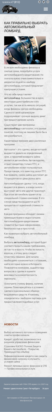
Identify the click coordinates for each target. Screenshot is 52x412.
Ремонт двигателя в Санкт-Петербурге (22, 388)
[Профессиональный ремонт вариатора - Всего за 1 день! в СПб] (10, 9)
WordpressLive (26, 401)
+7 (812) (15, 2)
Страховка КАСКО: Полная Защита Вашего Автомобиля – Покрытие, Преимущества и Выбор (22, 349)
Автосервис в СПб (15, 398)
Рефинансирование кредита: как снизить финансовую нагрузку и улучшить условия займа (25, 359)
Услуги (45, 388)
